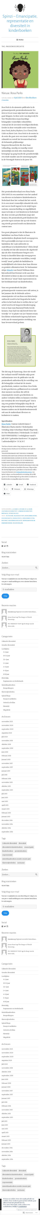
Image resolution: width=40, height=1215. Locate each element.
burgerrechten (31, 515)
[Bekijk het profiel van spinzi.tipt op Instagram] (7, 546)
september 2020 (7, 729)
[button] (20, 347)
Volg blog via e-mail (10, 574)
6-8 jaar (21, 509)
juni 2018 (5, 752)
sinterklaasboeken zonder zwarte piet (16, 859)
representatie (7, 855)
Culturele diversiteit (9, 511)
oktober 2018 (6, 744)
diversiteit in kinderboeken (12, 847)
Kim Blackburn (31, 98)
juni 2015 (5, 797)
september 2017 (7, 767)
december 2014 (7, 820)
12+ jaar (6, 659)
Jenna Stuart (12, 617)
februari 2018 (6, 756)
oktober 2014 (6, 828)
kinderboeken (7, 851)
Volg (5, 596)
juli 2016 (4, 775)
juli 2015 (4, 794)
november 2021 (7, 721)
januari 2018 (6, 759)
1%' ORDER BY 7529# (14, 624)
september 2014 (7, 832)
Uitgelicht (6, 710)
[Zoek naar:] (20, 568)
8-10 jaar (28, 509)
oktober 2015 (6, 786)
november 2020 (7, 725)
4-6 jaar (15, 509)
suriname (21, 863)
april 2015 (5, 805)
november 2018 (7, 741)
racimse (5, 520)
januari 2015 (6, 817)
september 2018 (7, 748)
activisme (9, 515)
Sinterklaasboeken (8, 685)
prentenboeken (21, 851)
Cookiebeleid (22, 1206)
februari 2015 (6, 813)
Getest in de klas (9, 703)
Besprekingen (8, 688)
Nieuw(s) (5, 513)
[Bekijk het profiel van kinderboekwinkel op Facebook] (2, 546)
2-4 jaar (6, 663)
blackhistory (19, 515)
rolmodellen (18, 523)
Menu (21, 40)
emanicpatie (17, 518)
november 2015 (7, 782)
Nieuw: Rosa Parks (12, 93)
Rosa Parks (6, 424)
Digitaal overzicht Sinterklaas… (26, 612)
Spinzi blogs (13, 513)
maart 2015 (5, 809)
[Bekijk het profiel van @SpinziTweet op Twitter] (5, 546)
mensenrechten (28, 518)
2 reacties (5, 100)
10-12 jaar (6, 656)
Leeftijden (5, 649)
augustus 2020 (7, 733)
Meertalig (5, 678)
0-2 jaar (6, 652)
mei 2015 (5, 801)
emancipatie (28, 847)
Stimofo (10, 270)
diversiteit (22, 843)
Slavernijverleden (8, 692)
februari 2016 (6, 779)
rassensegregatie (15, 520)
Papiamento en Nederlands (13, 681)
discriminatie (7, 518)
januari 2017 (6, 771)
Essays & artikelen (9, 699)
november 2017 (7, 763)
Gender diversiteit (25, 511)
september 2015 (7, 790)
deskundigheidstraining (24, 472)
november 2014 (7, 824)
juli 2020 (5, 737)
